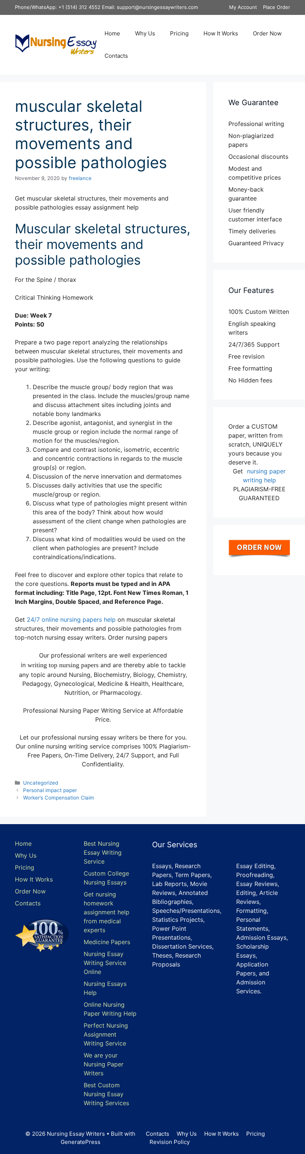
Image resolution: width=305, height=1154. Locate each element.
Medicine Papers (107, 942)
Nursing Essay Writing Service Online (105, 962)
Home (112, 33)
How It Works (220, 33)
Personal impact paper (50, 790)
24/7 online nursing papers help (71, 619)
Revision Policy (170, 1141)
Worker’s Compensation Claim (58, 798)
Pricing (179, 33)
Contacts (116, 55)
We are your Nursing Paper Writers (103, 1064)
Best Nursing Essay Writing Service (103, 852)
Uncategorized (40, 783)
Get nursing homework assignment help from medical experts (106, 912)
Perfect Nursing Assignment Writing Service (106, 1034)
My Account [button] (243, 7)
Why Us (145, 33)
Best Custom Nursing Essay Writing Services (106, 1094)
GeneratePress (80, 1141)
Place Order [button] (276, 7)
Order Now (267, 33)
